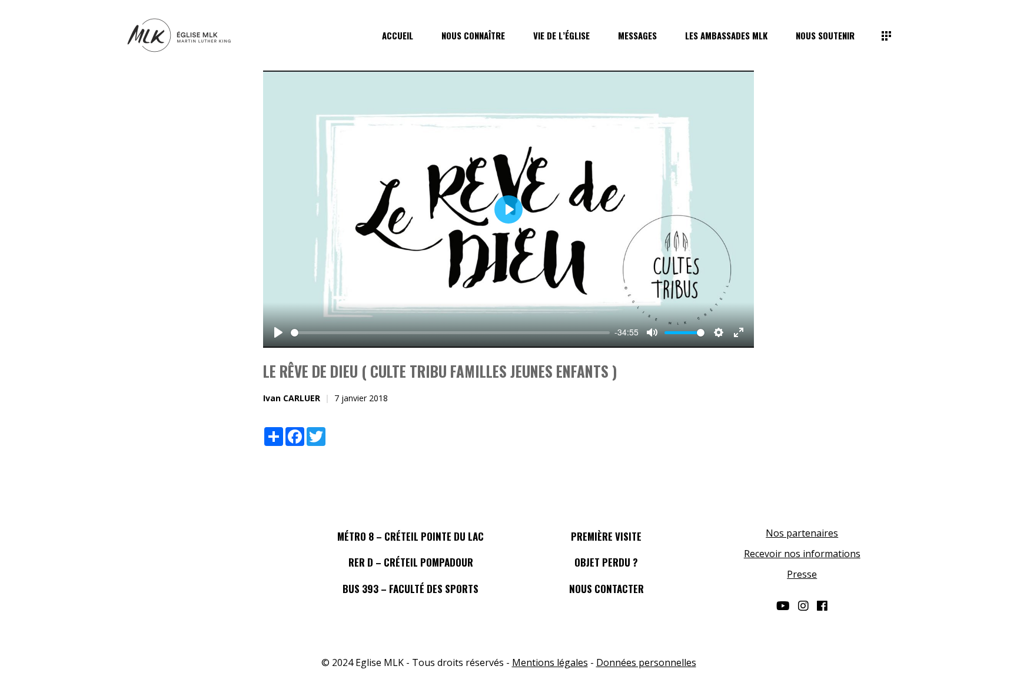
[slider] (450, 332)
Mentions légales (550, 662)
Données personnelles (646, 662)
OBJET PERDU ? (606, 562)
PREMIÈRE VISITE (606, 536)
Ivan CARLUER (291, 398)
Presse (802, 574)
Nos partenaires (802, 533)
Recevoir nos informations (802, 553)
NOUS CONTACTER (606, 588)
